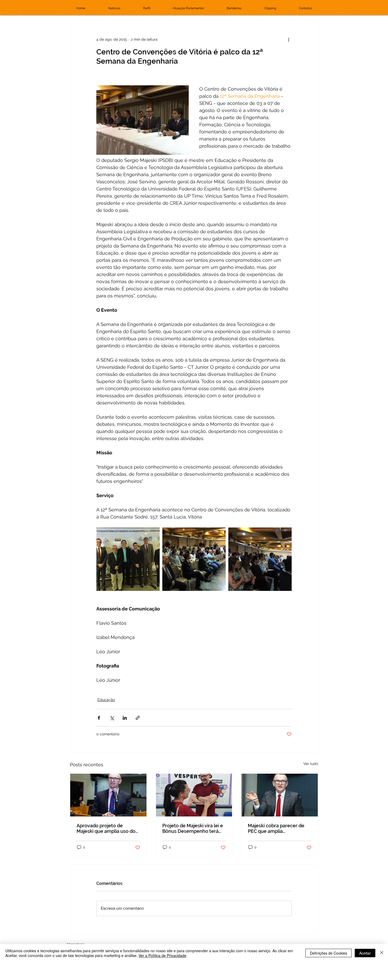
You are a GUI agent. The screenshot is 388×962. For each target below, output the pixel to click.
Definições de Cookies (328, 953)
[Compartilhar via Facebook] (98, 717)
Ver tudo (310, 764)
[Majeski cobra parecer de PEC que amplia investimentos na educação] (280, 795)
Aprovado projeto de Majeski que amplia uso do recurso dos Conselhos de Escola (106, 828)
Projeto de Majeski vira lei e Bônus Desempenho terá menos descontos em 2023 (192, 828)
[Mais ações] (288, 39)
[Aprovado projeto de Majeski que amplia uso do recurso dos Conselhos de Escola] (108, 795)
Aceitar (365, 953)
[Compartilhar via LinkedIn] (124, 717)
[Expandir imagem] (128, 559)
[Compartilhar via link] (137, 717)
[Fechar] (381, 953)
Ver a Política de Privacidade (162, 955)
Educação (106, 700)
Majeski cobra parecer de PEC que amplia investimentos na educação (279, 828)
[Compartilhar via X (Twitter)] (111, 717)
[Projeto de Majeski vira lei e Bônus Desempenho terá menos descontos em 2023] (194, 795)
